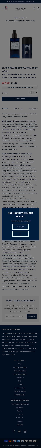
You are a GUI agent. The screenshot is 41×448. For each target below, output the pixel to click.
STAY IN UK (20, 227)
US (20, 234)
